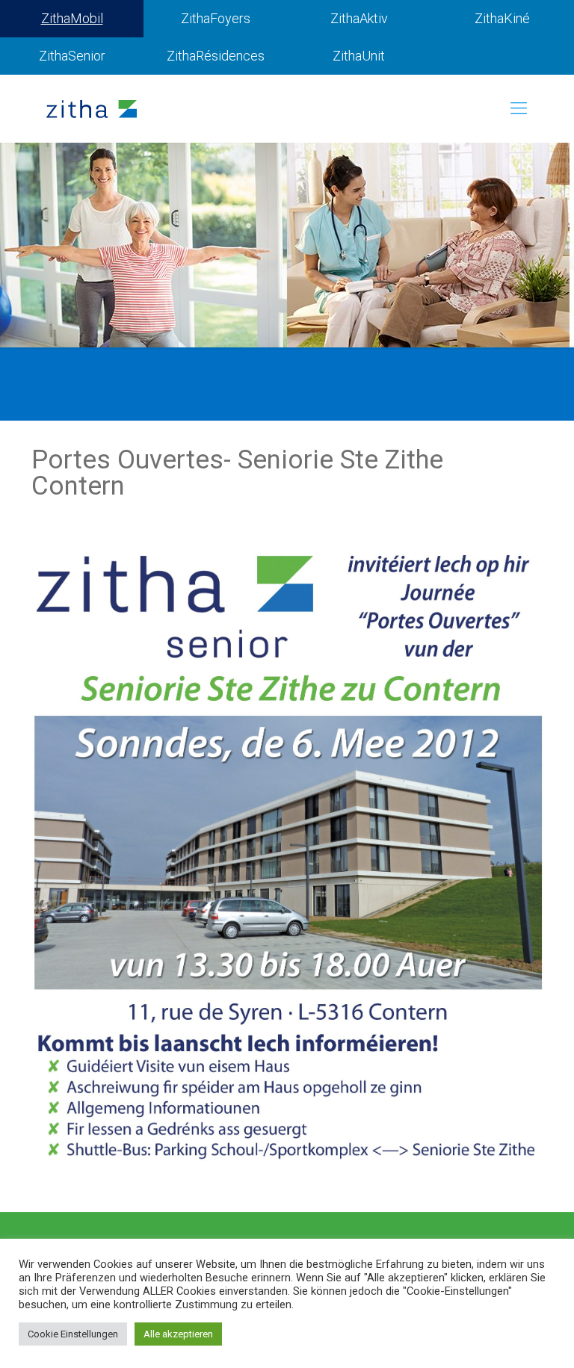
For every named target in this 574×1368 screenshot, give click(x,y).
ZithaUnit (359, 56)
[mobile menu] (518, 108)
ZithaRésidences (216, 56)
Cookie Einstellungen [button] (73, 1334)
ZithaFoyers (215, 18)
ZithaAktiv (359, 18)
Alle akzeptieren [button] (178, 1334)
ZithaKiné (502, 18)
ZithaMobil (72, 18)
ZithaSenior (72, 56)
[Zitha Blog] (91, 108)
